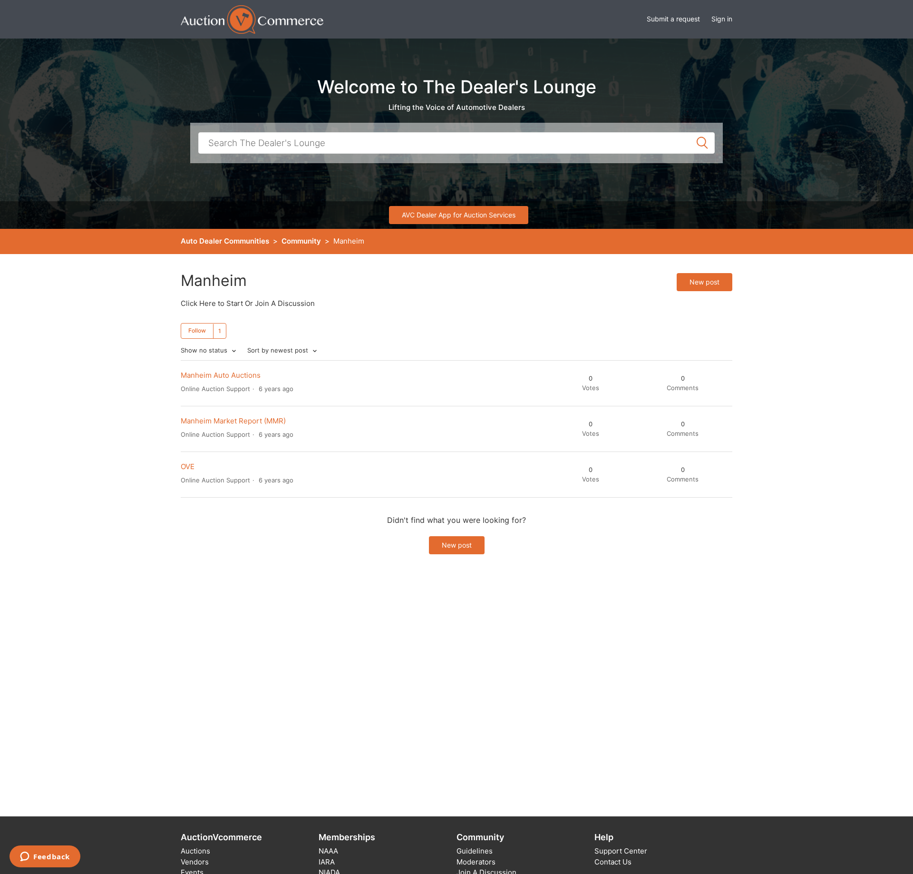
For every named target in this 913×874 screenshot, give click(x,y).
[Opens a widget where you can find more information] (45, 857)
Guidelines (474, 850)
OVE (187, 466)
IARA (327, 861)
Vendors (195, 861)
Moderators (475, 861)
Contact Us (612, 861)
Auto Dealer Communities (225, 241)
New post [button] (704, 282)
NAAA (328, 850)
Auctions (195, 850)
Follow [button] (197, 330)
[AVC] (252, 18)
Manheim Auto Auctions (221, 375)
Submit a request (673, 19)
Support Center (620, 850)
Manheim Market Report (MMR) (233, 420)
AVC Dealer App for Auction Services (458, 215)
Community (301, 241)
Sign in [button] (721, 19)
